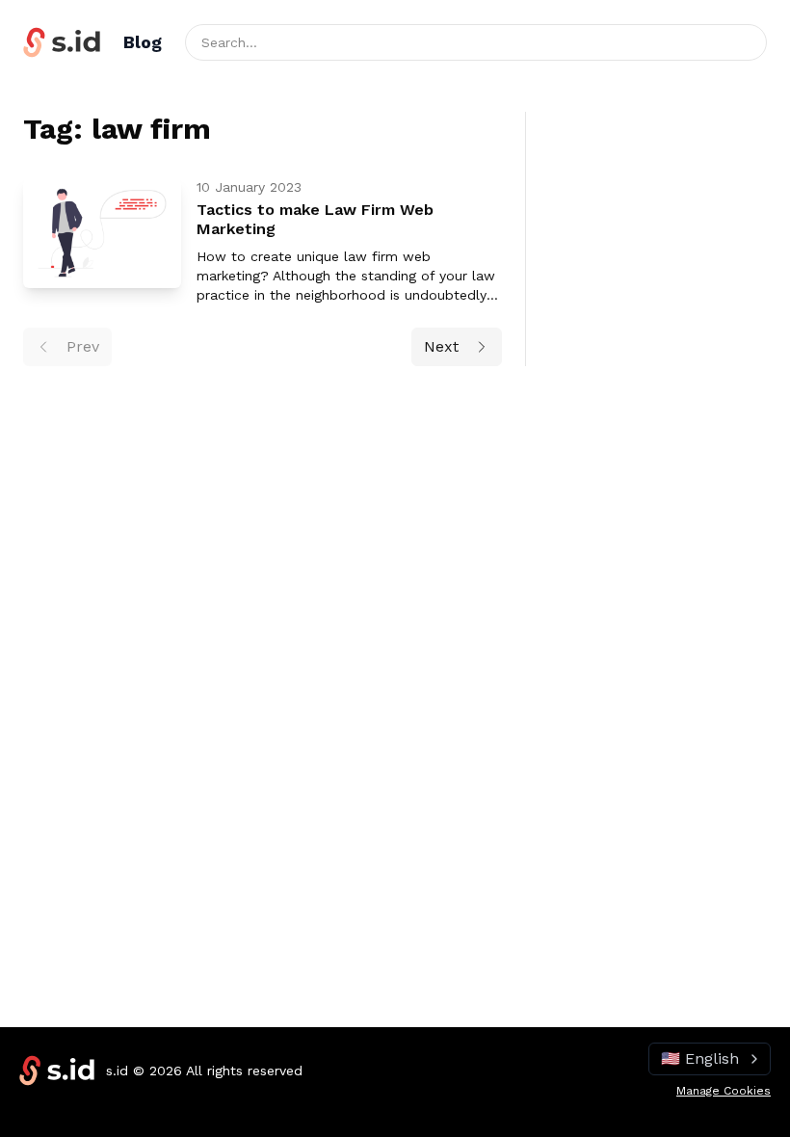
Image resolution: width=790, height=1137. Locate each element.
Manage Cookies (723, 1090)
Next (441, 346)
